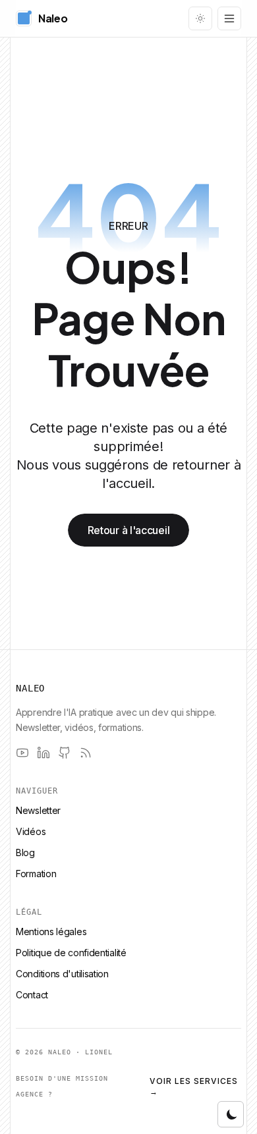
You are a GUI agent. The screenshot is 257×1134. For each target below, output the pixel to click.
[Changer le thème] (200, 18)
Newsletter (38, 810)
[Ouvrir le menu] (229, 18)
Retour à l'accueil (129, 530)
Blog (25, 852)
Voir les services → (193, 1086)
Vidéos (30, 831)
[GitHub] (64, 752)
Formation (36, 873)
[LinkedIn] (43, 752)
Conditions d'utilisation (62, 973)
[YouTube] (22, 752)
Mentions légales (51, 931)
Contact (32, 994)
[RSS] (85, 752)
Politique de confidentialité (71, 952)
